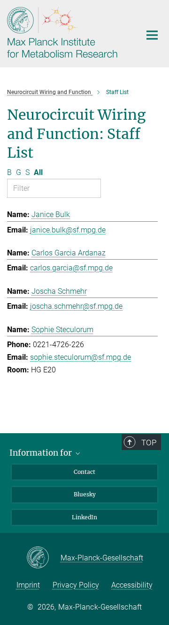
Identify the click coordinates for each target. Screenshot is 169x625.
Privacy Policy (76, 585)
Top (148, 442)
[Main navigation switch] (152, 35)
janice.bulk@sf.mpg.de (68, 229)
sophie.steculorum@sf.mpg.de (80, 357)
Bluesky (85, 494)
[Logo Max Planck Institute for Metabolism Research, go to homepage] (67, 32)
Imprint (28, 585)
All (38, 172)
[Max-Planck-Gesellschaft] (43, 558)
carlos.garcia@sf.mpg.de (71, 267)
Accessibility (132, 585)
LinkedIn (84, 517)
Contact (84, 471)
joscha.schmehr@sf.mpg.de (76, 306)
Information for (41, 453)
